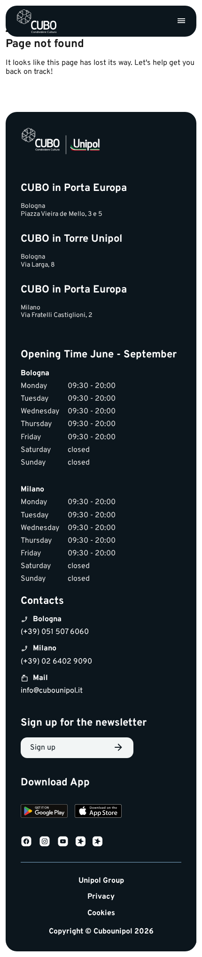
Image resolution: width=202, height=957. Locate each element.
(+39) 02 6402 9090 (56, 661)
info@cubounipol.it (52, 691)
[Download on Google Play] (44, 812)
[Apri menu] (181, 21)
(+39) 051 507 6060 (55, 632)
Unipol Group (101, 881)
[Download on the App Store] (98, 812)
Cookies (101, 913)
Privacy (101, 897)
